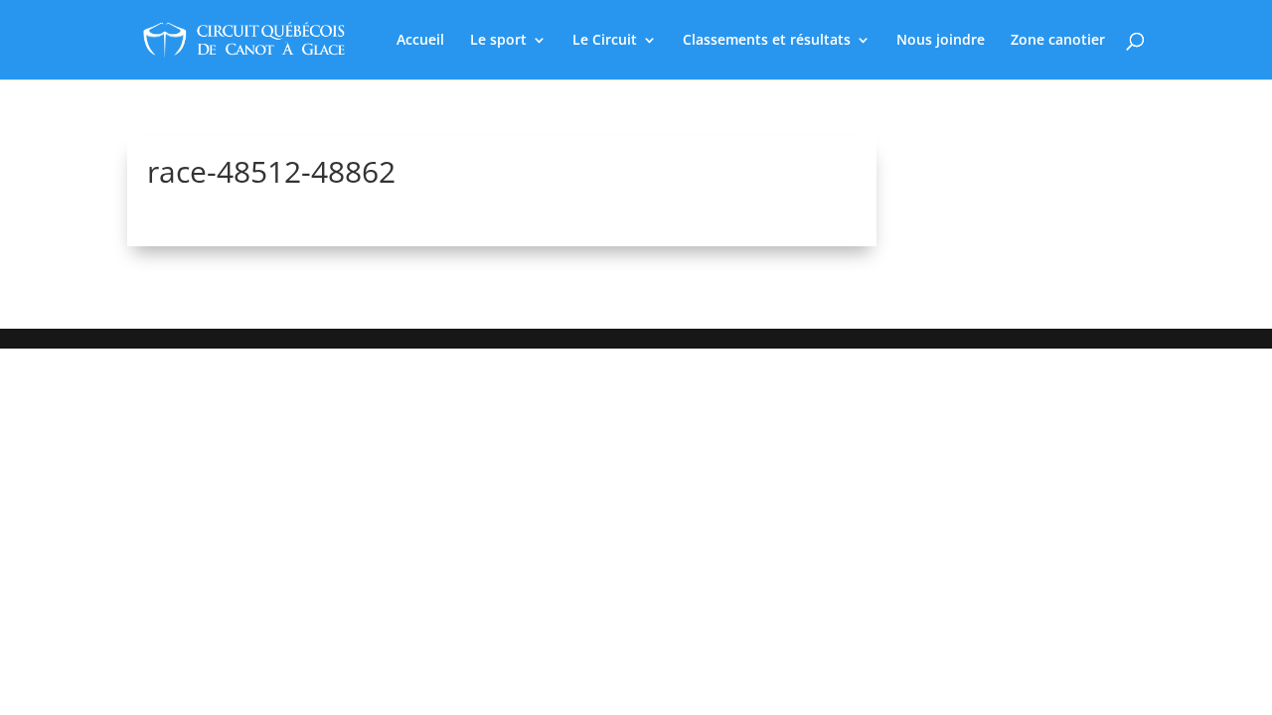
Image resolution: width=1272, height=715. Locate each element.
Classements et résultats (767, 41)
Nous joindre (940, 41)
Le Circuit (604, 41)
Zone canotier (1058, 41)
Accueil (420, 41)
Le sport (498, 41)
